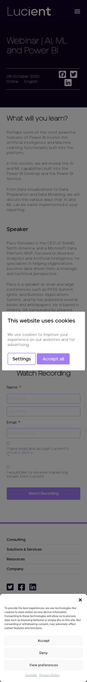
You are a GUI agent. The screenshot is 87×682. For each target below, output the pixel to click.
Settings (21, 359)
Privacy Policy (49, 675)
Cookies (31, 675)
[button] (80, 599)
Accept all (53, 359)
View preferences (43, 665)
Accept (44, 641)
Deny (43, 653)
